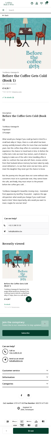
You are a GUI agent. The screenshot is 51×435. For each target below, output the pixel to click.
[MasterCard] (43, 422)
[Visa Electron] (22, 426)
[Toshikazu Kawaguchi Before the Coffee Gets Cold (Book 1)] (17, 265)
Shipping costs (17, 92)
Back (6, 15)
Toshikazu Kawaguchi (10, 72)
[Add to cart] (29, 299)
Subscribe (25, 333)
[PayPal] (15, 422)
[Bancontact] (22, 422)
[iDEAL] (8, 422)
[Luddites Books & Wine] (8, 3)
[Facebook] (21, 395)
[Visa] (15, 426)
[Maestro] (29, 426)
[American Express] (36, 426)
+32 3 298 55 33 (15, 225)
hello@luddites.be (15, 231)
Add (32, 431)
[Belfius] (29, 422)
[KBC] (36, 422)
